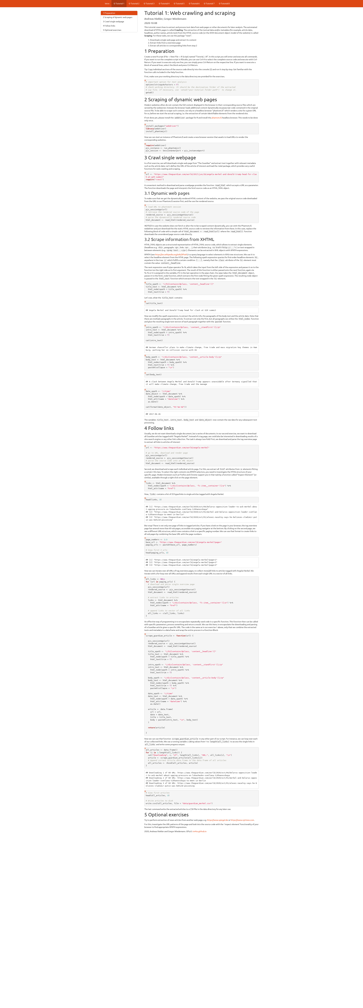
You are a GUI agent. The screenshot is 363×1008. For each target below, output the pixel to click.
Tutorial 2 (134, 3)
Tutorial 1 (119, 3)
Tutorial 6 (195, 3)
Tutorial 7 (210, 3)
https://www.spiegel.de (217, 820)
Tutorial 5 (179, 3)
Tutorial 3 (149, 3)
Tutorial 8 (225, 3)
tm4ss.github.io (199, 831)
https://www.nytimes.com (242, 820)
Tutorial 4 (164, 3)
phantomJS (217, 118)
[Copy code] (145, 80)
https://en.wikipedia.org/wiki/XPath (171, 254)
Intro (107, 3)
